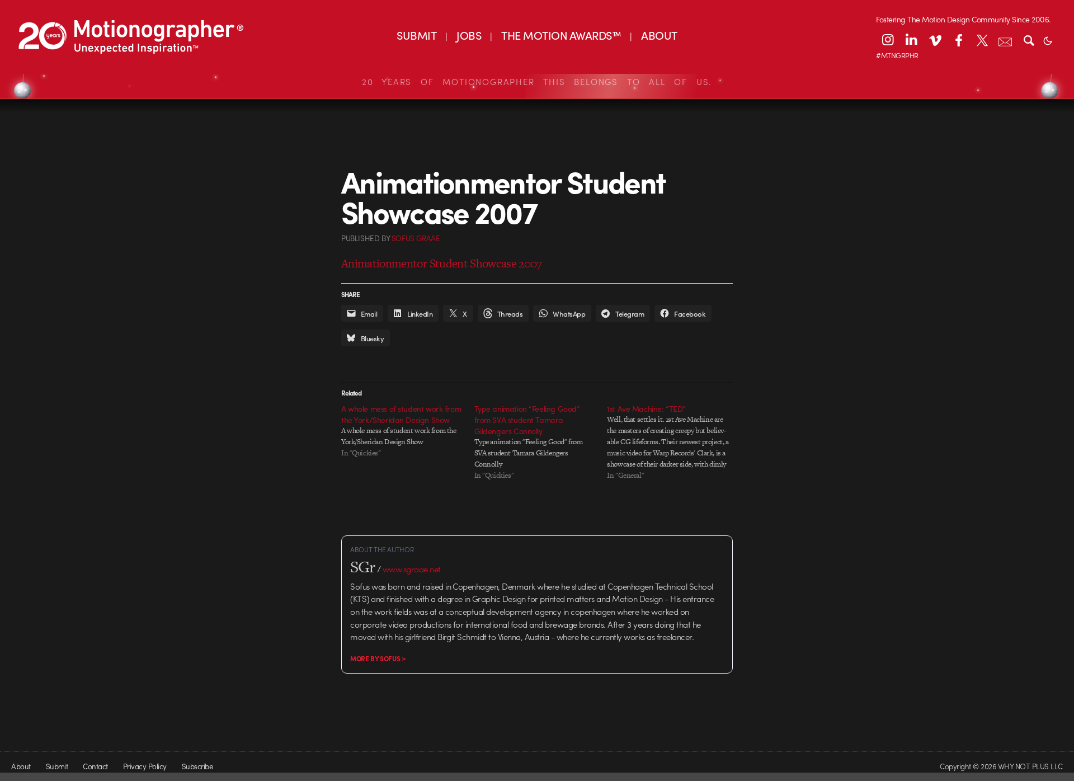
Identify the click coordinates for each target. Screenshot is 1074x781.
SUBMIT (416, 35)
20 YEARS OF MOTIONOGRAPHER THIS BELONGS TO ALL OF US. (537, 82)
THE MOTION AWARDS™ (561, 35)
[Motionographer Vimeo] (935, 40)
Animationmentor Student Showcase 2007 (441, 263)
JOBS (468, 35)
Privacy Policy (145, 766)
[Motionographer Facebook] (958, 40)
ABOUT (659, 35)
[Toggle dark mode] (1047, 40)
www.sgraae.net (412, 569)
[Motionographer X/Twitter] (982, 40)
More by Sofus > (378, 658)
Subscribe (197, 766)
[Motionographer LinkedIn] (911, 40)
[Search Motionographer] (1029, 40)
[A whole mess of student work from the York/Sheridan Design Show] (407, 431)
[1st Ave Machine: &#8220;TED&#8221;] (673, 442)
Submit (57, 766)
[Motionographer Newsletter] (1005, 40)
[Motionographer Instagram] (888, 40)
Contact (95, 766)
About (20, 766)
